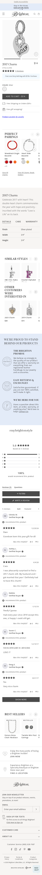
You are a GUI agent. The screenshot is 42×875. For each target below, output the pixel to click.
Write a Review (26, 501)
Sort (19, 509)
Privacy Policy (6, 858)
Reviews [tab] (6, 487)
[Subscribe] (36, 809)
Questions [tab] (18, 487)
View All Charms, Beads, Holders (26, 174)
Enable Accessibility (21, 2)
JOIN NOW (15, 756)
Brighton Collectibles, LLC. (17, 862)
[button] (3, 14)
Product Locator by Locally (13, 117)
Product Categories (33, 858)
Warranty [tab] (32, 221)
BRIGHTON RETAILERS (17, 868)
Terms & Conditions (19, 858)
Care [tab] (18, 221)
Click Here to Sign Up (15, 822)
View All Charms (5, 174)
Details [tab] (6, 221)
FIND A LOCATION (19, 773)
